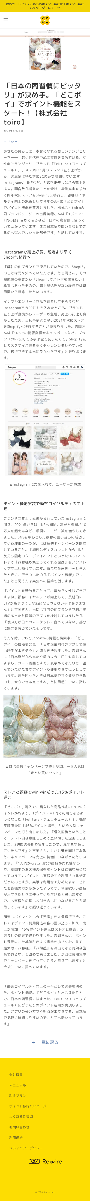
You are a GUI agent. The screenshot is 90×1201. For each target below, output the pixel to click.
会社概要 (16, 1075)
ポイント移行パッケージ (27, 1106)
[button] (6, 20)
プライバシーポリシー (26, 1148)
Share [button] (13, 142)
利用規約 (16, 1137)
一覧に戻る (48, 1042)
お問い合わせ (19, 1127)
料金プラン (17, 1095)
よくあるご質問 (21, 1116)
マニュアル (17, 1085)
